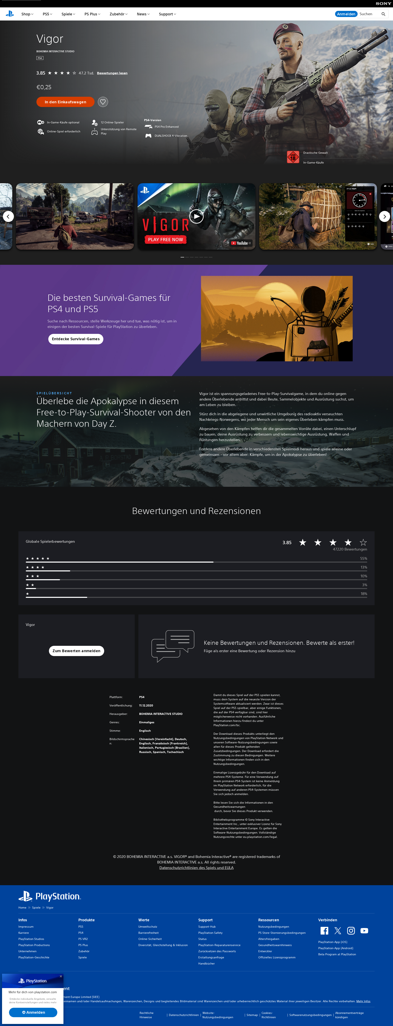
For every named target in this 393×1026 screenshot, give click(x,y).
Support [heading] (205, 920)
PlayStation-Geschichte (33, 957)
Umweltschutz (147, 926)
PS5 (46, 14)
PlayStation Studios (31, 939)
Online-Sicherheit (150, 939)
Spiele (67, 14)
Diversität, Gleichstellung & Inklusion (163, 945)
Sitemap (252, 1015)
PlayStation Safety (210, 933)
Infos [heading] (22, 920)
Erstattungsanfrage (211, 957)
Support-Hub (207, 926)
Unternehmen (27, 951)
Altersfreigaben (268, 939)
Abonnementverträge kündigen (349, 1015)
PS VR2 (83, 939)
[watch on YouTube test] (241, 243)
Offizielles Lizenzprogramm (277, 957)
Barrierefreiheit (148, 933)
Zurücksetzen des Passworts (217, 951)
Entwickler (265, 951)
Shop (25, 14)
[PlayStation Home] (10, 13)
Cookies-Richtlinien (269, 1015)
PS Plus (91, 14)
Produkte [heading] (86, 920)
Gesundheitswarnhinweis (275, 945)
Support (166, 14)
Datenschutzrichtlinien (184, 1015)
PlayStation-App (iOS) (332, 942)
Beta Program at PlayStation (337, 954)
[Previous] (8, 216)
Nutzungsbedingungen (273, 926)
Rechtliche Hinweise (147, 1015)
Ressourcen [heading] (268, 920)
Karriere (23, 933)
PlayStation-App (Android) (335, 948)
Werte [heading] (143, 920)
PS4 (80, 933)
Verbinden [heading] (327, 920)
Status (202, 939)
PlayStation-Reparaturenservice (219, 945)
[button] (196, 216)
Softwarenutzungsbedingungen (310, 1015)
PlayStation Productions (34, 945)
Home (22, 907)
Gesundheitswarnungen (229, 807)
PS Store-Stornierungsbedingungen (282, 933)
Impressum (26, 926)
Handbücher (206, 963)
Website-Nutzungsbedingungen (217, 1015)
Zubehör (117, 14)
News (142, 14)
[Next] (384, 216)
